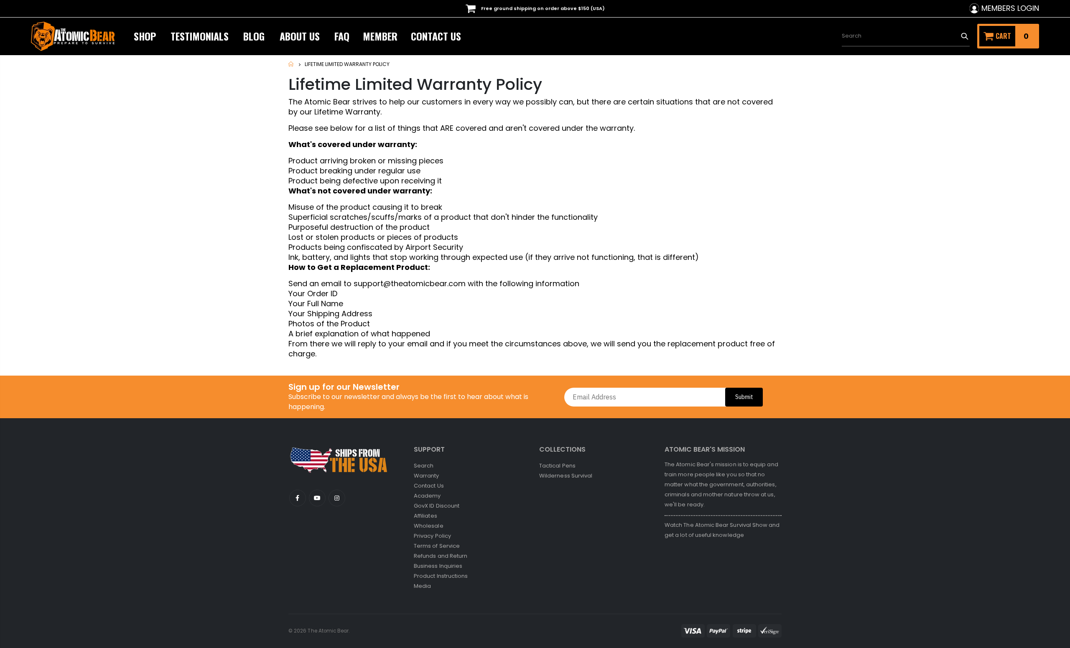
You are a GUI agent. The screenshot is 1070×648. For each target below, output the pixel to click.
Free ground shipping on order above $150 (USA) (542, 8)
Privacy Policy (432, 536)
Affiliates (425, 516)
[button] (1069, 643)
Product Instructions (441, 576)
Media (422, 586)
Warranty (426, 476)
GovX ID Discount (436, 506)
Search (964, 36)
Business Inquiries (438, 566)
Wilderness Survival (565, 476)
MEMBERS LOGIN (1010, 8)
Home (291, 64)
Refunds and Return (440, 556)
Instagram (337, 498)
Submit (744, 397)
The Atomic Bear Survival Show (726, 525)
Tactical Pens (557, 466)
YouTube (297, 498)
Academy (427, 496)
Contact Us (429, 486)
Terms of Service (437, 546)
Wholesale (428, 526)
